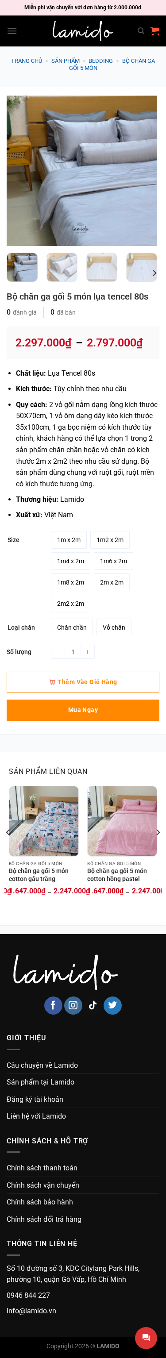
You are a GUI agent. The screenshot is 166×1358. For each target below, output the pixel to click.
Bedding (101, 61)
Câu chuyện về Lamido (42, 1065)
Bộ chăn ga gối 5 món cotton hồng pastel (117, 874)
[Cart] (155, 31)
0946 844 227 (28, 1295)
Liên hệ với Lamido (36, 1116)
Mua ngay (83, 709)
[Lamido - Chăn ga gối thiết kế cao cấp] (83, 31)
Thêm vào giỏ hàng (87, 681)
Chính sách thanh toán (42, 1168)
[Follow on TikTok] (93, 1005)
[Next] (143, 171)
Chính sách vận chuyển (43, 1185)
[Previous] (21, 171)
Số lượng (19, 651)
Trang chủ (26, 61)
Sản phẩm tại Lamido (40, 1082)
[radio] (69, 540)
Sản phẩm (65, 61)
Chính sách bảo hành (40, 1202)
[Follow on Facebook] (53, 1005)
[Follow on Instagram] (73, 1005)
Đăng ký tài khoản (35, 1099)
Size (13, 540)
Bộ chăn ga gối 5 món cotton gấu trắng (39, 874)
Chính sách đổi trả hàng (44, 1219)
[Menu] (12, 31)
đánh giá (22, 312)
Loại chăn (21, 627)
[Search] (141, 31)
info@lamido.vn (31, 1311)
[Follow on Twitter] (113, 1005)
